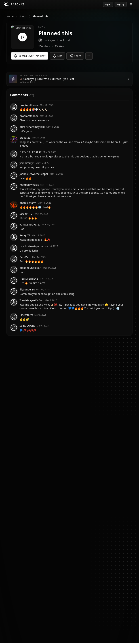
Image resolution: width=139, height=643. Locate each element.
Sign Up (120, 4)
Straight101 (27, 213)
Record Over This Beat (31, 56)
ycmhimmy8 (27, 163)
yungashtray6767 (30, 224)
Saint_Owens (27, 325)
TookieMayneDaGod (31, 300)
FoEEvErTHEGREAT (30, 152)
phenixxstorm (28, 203)
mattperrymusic (29, 184)
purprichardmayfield (32, 126)
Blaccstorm (26, 315)
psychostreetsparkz (31, 246)
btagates (25, 137)
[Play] (22, 37)
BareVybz (25, 257)
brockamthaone (29, 105)
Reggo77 (25, 235)
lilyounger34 (27, 289)
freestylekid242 (29, 278)
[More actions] (89, 56)
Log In (108, 4)
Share (77, 56)
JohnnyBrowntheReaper (34, 174)
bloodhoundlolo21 (31, 267)
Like (59, 56)
